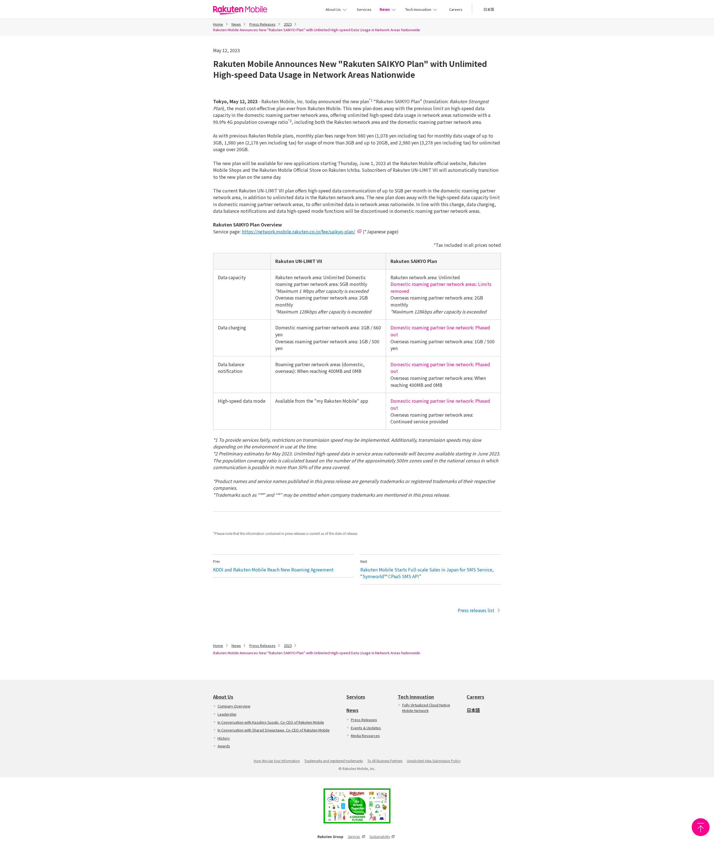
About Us (333, 9)
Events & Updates (366, 727)
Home (218, 24)
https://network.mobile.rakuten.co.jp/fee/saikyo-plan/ (298, 231)
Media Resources (365, 735)
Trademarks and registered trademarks (333, 760)
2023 (288, 24)
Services (364, 9)
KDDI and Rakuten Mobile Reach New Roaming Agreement (273, 569)
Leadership (227, 714)
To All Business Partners (384, 760)
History (224, 738)
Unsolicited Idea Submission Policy (433, 760)
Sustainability (380, 836)
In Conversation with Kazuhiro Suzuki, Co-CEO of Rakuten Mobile (271, 722)
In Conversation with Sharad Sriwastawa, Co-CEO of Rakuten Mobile (274, 730)
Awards (224, 746)
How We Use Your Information (277, 760)
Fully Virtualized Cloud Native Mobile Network (426, 707)
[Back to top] (701, 827)
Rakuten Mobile (240, 10)
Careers (455, 9)
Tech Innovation (418, 9)
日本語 (488, 9)
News (385, 9)
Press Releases (262, 24)
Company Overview (234, 706)
